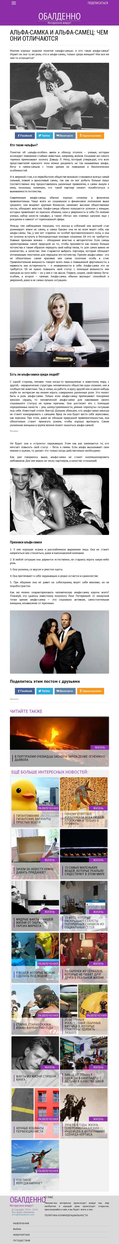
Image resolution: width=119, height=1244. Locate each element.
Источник (14, 699)
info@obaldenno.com (23, 1214)
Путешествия (21, 1240)
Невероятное (21, 1234)
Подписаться (98, 2)
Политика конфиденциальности (66, 1215)
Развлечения (21, 1223)
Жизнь (17, 1229)
